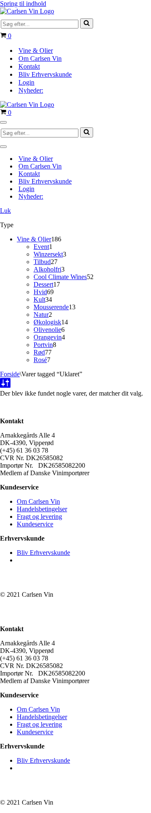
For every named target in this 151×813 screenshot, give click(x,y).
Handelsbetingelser (42, 509)
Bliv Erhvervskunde (45, 74)
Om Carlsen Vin (40, 58)
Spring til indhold (23, 3)
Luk (5, 210)
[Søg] (86, 23)
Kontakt (29, 66)
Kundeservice (35, 524)
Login (26, 82)
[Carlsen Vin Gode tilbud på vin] (27, 11)
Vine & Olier (35, 50)
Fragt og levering (39, 516)
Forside (10, 374)
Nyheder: (30, 90)
